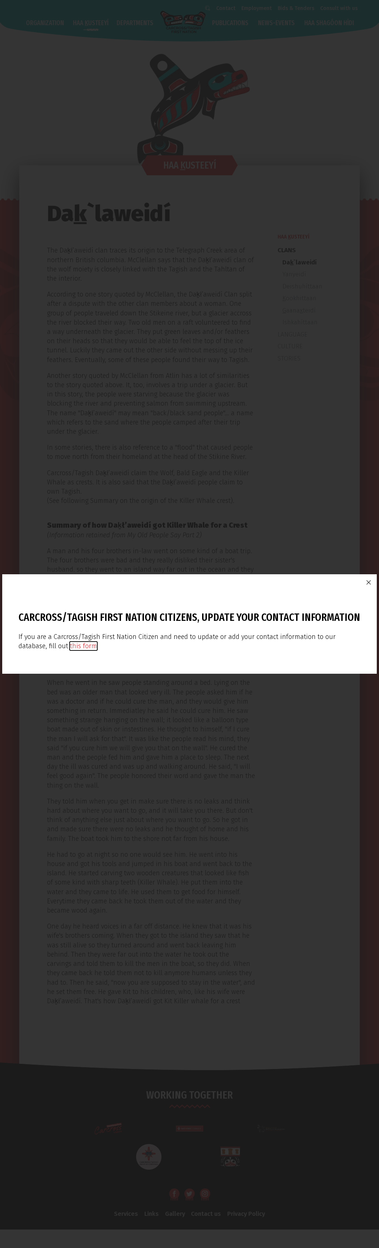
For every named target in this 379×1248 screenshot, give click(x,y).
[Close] (368, 582)
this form (83, 646)
